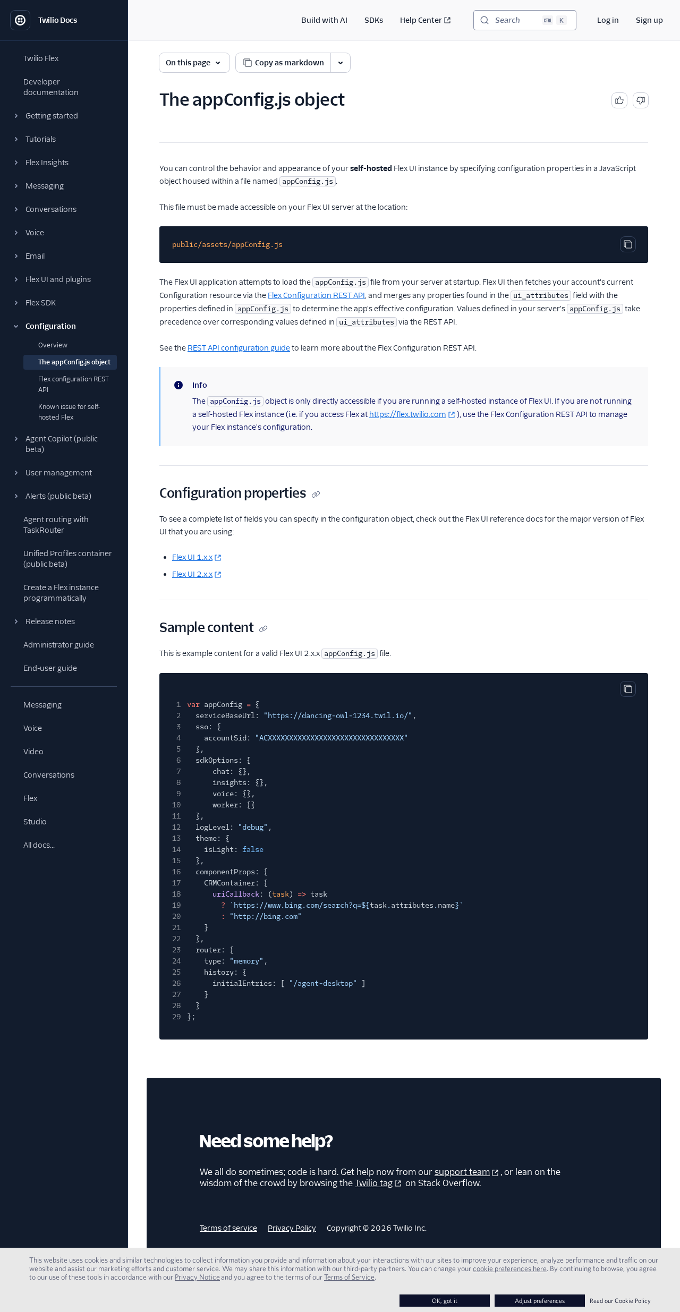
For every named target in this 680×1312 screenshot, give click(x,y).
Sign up (649, 20)
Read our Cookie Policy (620, 1300)
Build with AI (324, 20)
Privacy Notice (197, 1277)
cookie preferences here (510, 1268)
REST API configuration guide (239, 348)
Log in (608, 20)
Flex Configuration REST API (316, 295)
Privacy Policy (292, 1228)
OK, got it (444, 1300)
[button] (64, 115)
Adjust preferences (540, 1300)
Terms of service (228, 1228)
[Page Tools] (340, 62)
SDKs (373, 20)
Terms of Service (349, 1277)
